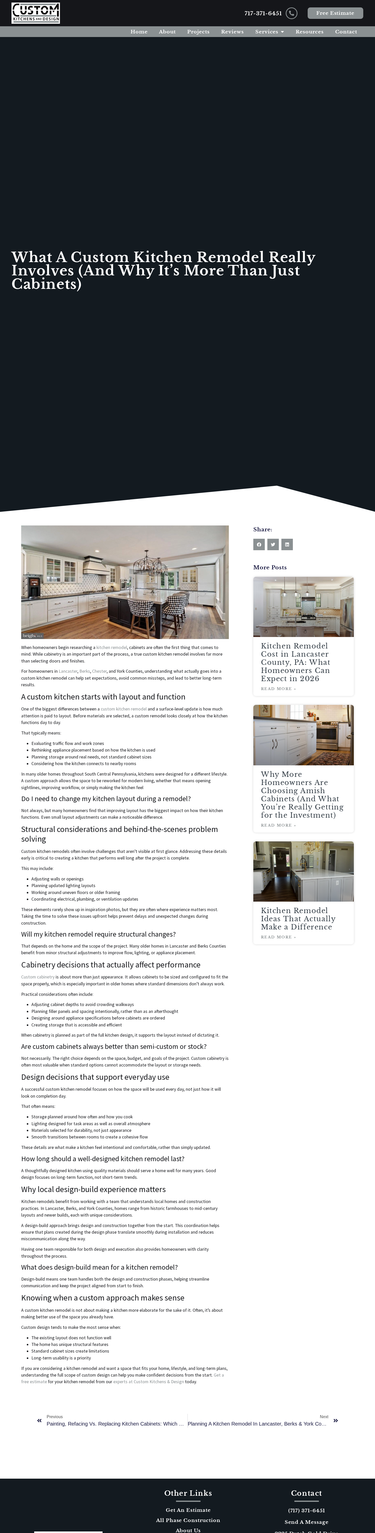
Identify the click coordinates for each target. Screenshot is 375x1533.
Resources (310, 32)
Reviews (232, 32)
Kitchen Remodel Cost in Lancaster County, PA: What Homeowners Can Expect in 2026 (296, 662)
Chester (99, 671)
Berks (84, 671)
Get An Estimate (188, 1510)
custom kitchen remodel (124, 709)
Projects (198, 32)
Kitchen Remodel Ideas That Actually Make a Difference (298, 918)
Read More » (278, 689)
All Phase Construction (188, 1520)
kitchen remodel (111, 647)
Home (139, 32)
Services (267, 32)
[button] (259, 544)
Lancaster (68, 671)
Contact (346, 32)
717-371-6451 (263, 13)
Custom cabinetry (38, 977)
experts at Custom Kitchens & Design (148, 1381)
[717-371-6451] (291, 13)
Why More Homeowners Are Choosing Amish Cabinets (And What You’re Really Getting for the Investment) (302, 794)
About (167, 32)
